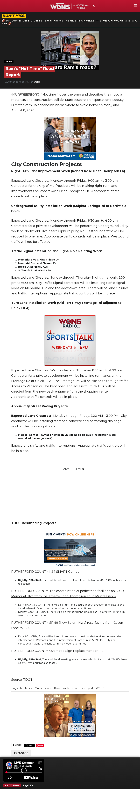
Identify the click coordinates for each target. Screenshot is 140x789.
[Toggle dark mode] (94, 7)
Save (41, 745)
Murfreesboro (43, 688)
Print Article (21, 753)
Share (18, 744)
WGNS (37, 82)
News (8, 61)
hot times (26, 688)
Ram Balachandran (65, 688)
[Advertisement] (77, 495)
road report (86, 688)
